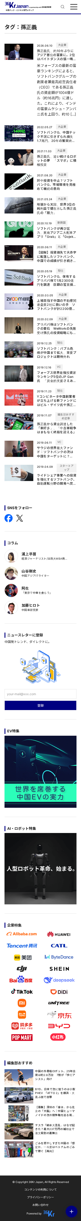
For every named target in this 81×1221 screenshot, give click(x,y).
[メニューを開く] (73, 6)
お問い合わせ (40, 1205)
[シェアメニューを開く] (71, 1211)
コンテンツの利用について (40, 1189)
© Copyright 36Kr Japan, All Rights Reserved (40, 1182)
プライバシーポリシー (40, 1197)
